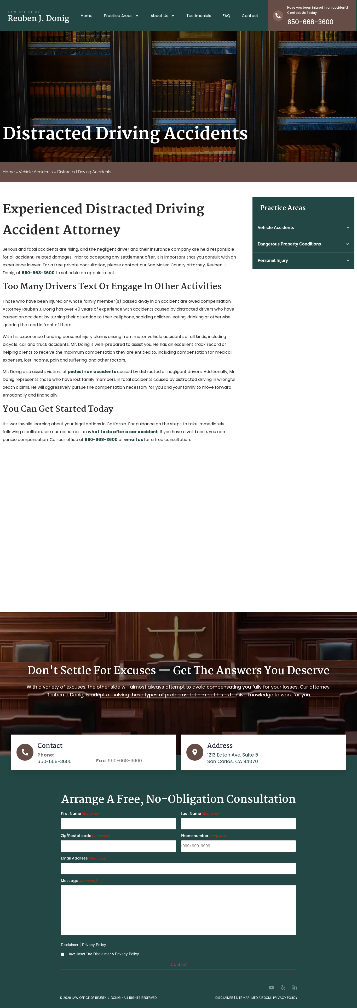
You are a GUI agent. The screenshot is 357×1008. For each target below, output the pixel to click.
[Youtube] (271, 987)
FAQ (226, 15)
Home (87, 15)
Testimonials (198, 15)
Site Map (242, 997)
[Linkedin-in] (294, 987)
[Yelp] (283, 987)
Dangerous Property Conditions (289, 244)
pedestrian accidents (92, 372)
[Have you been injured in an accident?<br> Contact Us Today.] (278, 15)
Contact (250, 15)
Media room (261, 997)
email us (133, 440)
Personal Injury (273, 260)
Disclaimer (70, 944)
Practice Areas (118, 15)
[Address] (194, 752)
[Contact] (24, 752)
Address (220, 746)
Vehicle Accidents (36, 171)
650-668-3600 (310, 22)
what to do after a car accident (123, 432)
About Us (159, 15)
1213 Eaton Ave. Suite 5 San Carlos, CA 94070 (232, 758)
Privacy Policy (94, 944)
